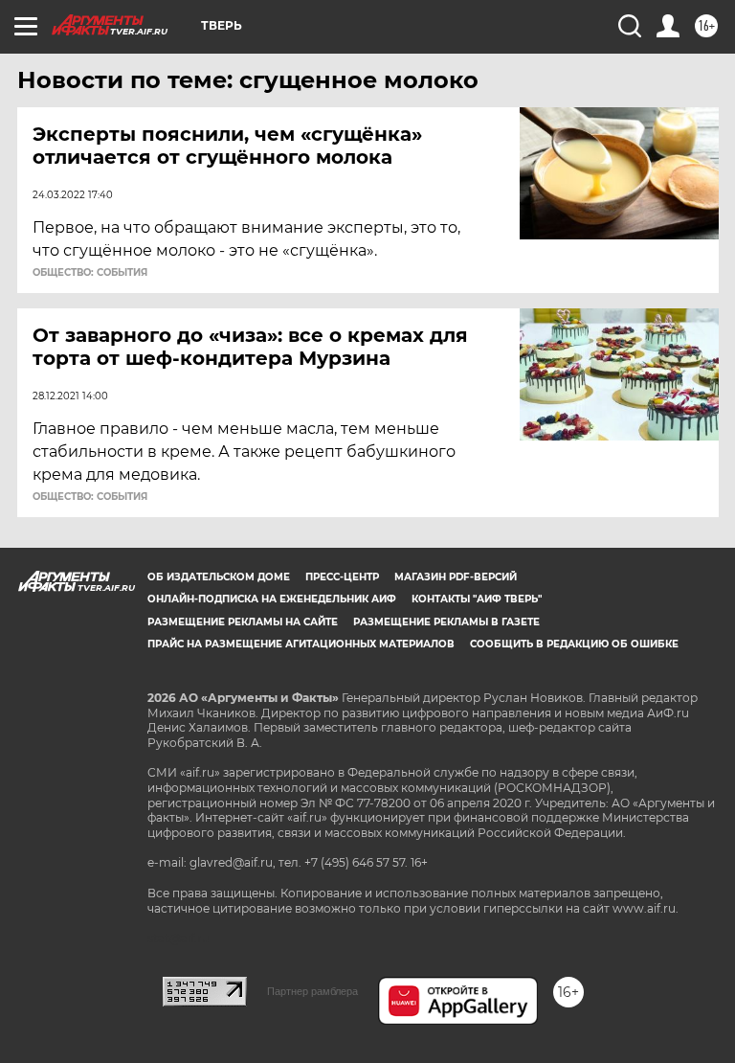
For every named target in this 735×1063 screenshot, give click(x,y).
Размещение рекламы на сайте (242, 622)
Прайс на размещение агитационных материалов (301, 644)
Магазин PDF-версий (455, 577)
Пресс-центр (342, 577)
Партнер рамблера (312, 991)
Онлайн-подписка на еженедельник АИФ (271, 599)
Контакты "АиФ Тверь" (477, 599)
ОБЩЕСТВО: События (90, 273)
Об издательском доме (218, 577)
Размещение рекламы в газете (446, 622)
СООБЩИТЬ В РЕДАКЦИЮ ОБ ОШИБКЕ (574, 644)
